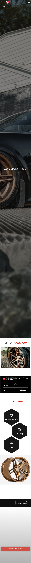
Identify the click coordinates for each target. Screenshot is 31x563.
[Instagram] (4, 6)
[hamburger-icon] (28, 2)
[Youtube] (3, 6)
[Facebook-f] (1, 6)
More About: (15, 549)
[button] (15, 357)
